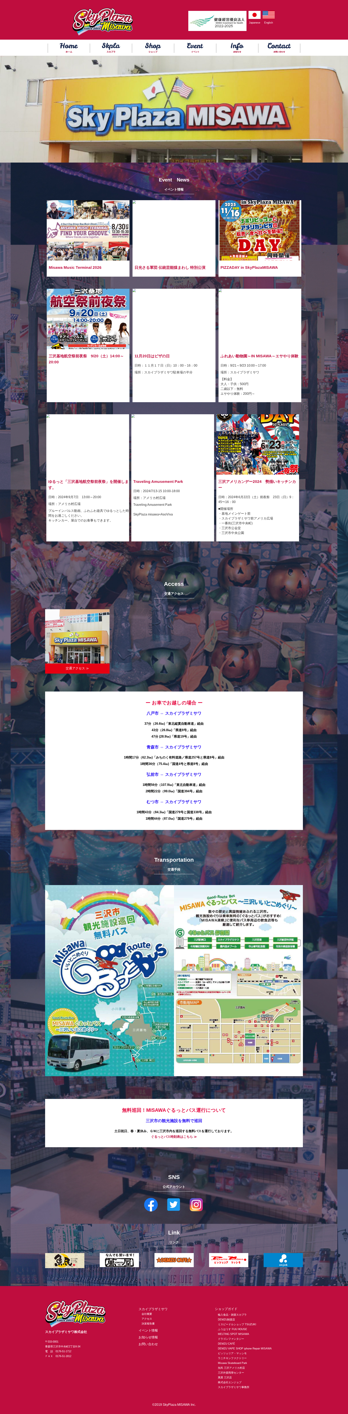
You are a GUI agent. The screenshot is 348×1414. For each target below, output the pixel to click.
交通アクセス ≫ (77, 668)
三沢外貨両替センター (231, 1372)
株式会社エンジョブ (229, 1382)
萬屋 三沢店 (225, 1377)
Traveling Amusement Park (158, 481)
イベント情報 (148, 1330)
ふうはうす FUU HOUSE (232, 1329)
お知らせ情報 (148, 1337)
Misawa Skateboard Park (232, 1363)
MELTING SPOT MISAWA (233, 1334)
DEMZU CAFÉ (226, 1343)
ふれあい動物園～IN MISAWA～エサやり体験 (259, 356)
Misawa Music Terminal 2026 (75, 267)
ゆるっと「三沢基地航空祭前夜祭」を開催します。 (88, 484)
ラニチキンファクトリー (232, 1358)
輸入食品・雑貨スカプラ (232, 1314)
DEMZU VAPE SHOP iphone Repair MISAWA (245, 1348)
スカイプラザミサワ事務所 (233, 1387)
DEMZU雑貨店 (226, 1319)
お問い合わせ (148, 1344)
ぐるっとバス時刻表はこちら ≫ (174, 1136)
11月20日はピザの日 (152, 356)
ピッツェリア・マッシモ (232, 1353)
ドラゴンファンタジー (231, 1338)
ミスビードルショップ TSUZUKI (237, 1324)
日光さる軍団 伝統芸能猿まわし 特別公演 (170, 267)
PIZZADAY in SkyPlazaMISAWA (249, 267)
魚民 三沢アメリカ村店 (231, 1367)
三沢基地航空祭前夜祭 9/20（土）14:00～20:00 (86, 359)
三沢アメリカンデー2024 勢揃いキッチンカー (257, 484)
